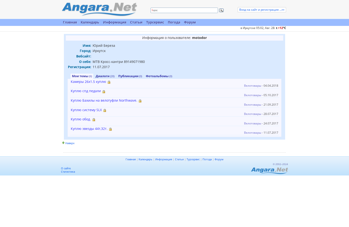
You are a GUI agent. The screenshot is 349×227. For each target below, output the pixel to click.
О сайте (66, 168)
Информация (114, 22)
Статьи (136, 22)
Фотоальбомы (159, 76)
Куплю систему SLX (86, 110)
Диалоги (105, 76)
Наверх (70, 143)
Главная (70, 22)
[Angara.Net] (99, 9)
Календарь (90, 22)
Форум (190, 22)
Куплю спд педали (86, 91)
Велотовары (252, 86)
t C (281, 28)
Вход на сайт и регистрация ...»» (261, 10)
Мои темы (82, 76)
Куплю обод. (81, 119)
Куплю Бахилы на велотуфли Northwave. (104, 100)
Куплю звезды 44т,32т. (89, 128)
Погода (174, 22)
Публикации (130, 76)
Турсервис (155, 22)
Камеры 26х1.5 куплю (88, 81)
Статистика (68, 171)
